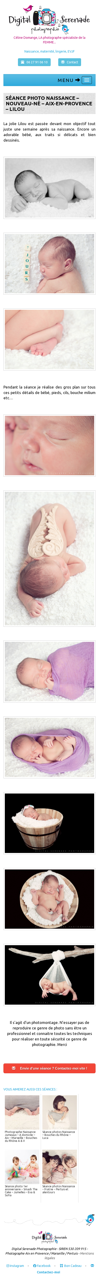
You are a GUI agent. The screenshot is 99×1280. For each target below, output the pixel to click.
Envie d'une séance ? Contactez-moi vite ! (53, 1068)
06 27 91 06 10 (37, 62)
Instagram (16, 1266)
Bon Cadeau (73, 1266)
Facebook (43, 1266)
